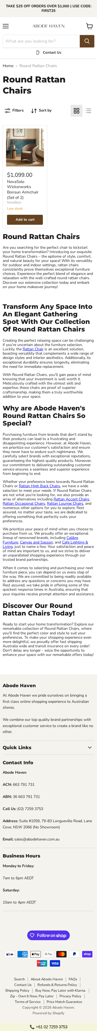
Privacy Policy (70, 996)
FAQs (73, 979)
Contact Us (23, 984)
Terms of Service (28, 1001)
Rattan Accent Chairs (71, 499)
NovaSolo (14, 202)
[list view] (88, 111)
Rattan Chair (33, 349)
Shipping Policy (17, 990)
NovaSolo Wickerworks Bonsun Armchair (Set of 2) (22, 189)
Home (8, 66)
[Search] (87, 41)
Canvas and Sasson (36, 542)
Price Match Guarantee (64, 1001)
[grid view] (76, 111)
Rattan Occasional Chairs (24, 503)
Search (19, 979)
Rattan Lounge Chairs (65, 503)
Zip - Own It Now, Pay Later (32, 996)
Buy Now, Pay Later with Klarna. (60, 990)
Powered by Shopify (48, 1013)
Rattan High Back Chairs (39, 486)
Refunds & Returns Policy (57, 984)
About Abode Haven (47, 979)
